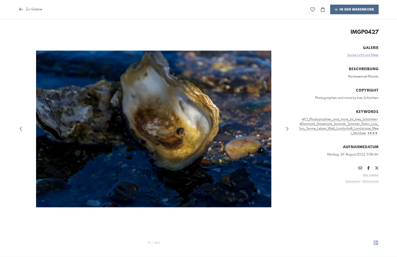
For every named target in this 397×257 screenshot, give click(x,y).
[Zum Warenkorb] (323, 9)
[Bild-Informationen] (376, 243)
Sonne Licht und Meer (363, 55)
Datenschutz (371, 181)
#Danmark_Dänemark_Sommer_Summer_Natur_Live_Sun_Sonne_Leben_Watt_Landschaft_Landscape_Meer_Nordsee (339, 128)
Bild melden (371, 175)
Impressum (353, 181)
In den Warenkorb (356, 9)
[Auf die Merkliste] (312, 9)
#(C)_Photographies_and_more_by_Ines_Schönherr (340, 119)
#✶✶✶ (373, 133)
